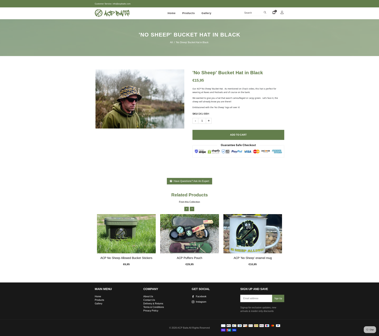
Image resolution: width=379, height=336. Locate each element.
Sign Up (278, 298)
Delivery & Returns (153, 303)
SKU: (195, 114)
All (171, 42)
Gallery (206, 13)
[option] (140, 99)
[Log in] (282, 13)
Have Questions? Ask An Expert (191, 181)
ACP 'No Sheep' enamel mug (253, 258)
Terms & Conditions (153, 307)
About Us (148, 296)
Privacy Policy (150, 310)
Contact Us (149, 300)
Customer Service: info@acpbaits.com (113, 4)
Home (172, 13)
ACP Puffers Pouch (189, 258)
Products (188, 13)
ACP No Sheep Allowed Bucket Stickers (126, 258)
